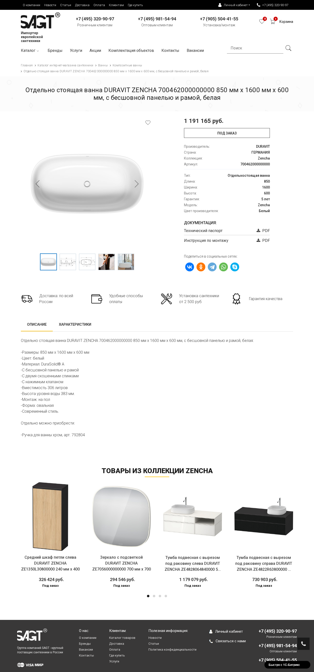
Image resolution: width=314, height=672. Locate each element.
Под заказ (227, 133)
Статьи (65, 5)
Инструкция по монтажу (206, 240)
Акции (95, 50)
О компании (31, 5)
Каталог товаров (122, 638)
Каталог (28, 50)
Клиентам (116, 5)
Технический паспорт (203, 230)
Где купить (135, 5)
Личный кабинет (229, 631)
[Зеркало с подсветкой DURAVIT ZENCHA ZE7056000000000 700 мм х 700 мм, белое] (121, 516)
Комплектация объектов (131, 50)
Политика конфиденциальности (172, 649)
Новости (50, 5)
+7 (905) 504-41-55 (278, 660)
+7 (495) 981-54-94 (278, 645)
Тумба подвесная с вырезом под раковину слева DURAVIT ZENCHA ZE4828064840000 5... (193, 563)
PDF (265, 230)
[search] (288, 48)
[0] (262, 22)
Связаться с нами (231, 641)
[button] (148, 596)
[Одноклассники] (200, 267)
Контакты (170, 50)
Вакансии (86, 649)
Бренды (55, 50)
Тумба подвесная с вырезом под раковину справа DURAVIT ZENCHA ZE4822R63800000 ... (263, 563)
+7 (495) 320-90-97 (275, 5)
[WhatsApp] (223, 267)
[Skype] (234, 267)
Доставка (82, 5)
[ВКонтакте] (189, 267)
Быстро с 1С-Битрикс (284, 664)
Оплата (99, 5)
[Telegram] (212, 267)
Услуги (76, 50)
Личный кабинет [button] (236, 5)
